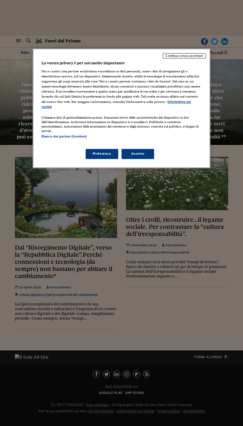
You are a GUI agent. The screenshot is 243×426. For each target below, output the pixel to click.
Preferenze (102, 153)
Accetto (138, 153)
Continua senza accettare (184, 56)
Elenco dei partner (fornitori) (64, 136)
